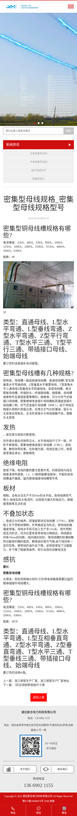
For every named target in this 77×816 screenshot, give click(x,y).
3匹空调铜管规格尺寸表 (30, 685)
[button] (35, 123)
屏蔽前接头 (38, 178)
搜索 (68, 130)
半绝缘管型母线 (38, 162)
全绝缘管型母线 (38, 153)
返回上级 (38, 697)
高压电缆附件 (38, 170)
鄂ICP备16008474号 (33, 801)
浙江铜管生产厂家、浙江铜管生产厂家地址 (42, 680)
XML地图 (49, 801)
